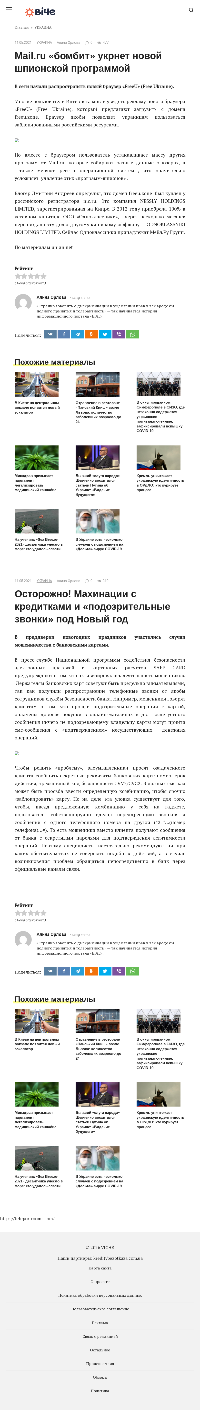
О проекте (100, 1281)
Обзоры (100, 1377)
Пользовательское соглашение (100, 1309)
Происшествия (100, 1363)
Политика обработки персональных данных (100, 1295)
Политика (100, 1390)
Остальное (100, 1350)
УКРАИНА (44, 43)
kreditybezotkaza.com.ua (118, 1258)
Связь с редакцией (100, 1336)
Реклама (100, 1322)
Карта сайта (100, 1268)
